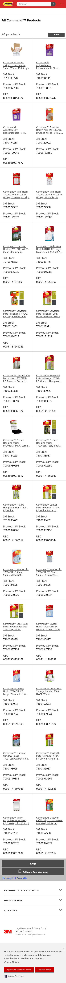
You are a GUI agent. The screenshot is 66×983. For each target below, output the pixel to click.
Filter (56, 35)
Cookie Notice (11, 962)
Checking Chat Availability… (15, 878)
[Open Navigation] (61, 4)
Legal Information (23, 928)
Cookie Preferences (24, 931)
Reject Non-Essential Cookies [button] (19, 970)
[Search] (53, 4)
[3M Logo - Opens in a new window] (8, 4)
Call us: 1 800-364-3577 (35, 872)
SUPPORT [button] (11, 910)
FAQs (33, 863)
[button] (14, 976)
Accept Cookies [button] (44, 970)
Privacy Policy (39, 928)
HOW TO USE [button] (13, 900)
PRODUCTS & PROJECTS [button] (21, 890)
